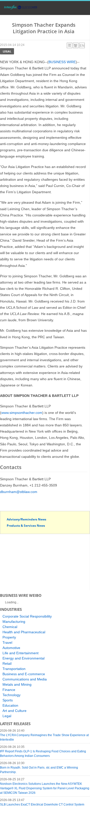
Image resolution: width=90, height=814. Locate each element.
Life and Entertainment (20, 653)
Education (10, 705)
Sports (7, 700)
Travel (7, 643)
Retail (7, 663)
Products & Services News (26, 525)
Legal (7, 51)
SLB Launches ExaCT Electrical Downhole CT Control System (42, 804)
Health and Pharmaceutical (23, 632)
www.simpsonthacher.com (21, 413)
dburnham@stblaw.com (18, 492)
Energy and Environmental (23, 658)
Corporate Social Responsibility (27, 616)
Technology (11, 695)
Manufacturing (13, 622)
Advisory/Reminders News (26, 519)
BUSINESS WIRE (62, 62)
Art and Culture (14, 711)
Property (9, 637)
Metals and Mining (17, 684)
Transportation (14, 669)
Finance (8, 690)
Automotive (11, 648)
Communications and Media (24, 679)
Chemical (9, 627)
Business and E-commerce (23, 674)
